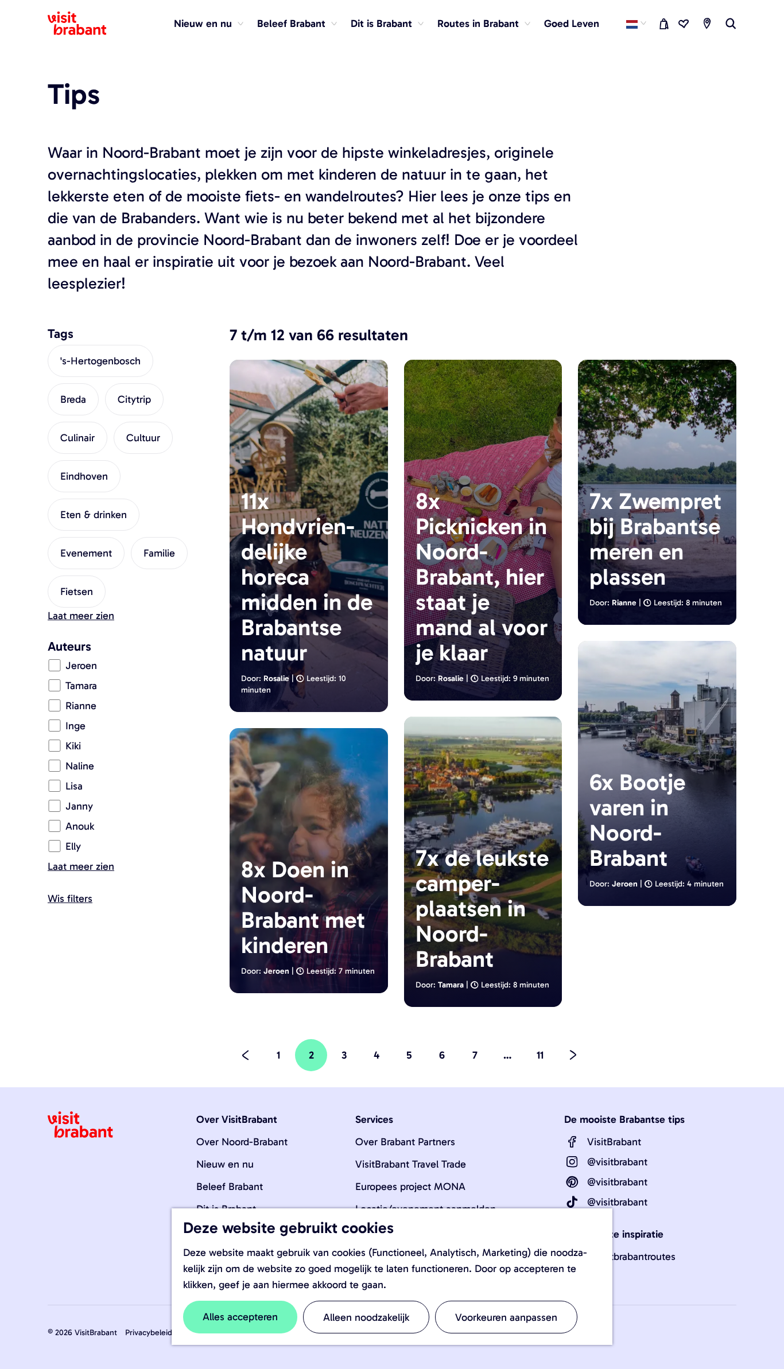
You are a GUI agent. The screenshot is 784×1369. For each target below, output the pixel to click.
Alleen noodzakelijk (366, 1317)
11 (542, 1060)
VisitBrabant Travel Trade (410, 1164)
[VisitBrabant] (572, 1142)
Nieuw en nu (225, 1164)
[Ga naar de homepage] (84, 23)
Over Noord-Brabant (242, 1141)
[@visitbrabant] (572, 1162)
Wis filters (70, 898)
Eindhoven (84, 476)
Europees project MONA (410, 1186)
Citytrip (134, 399)
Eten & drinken (93, 514)
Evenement (86, 553)
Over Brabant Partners (405, 1141)
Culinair (77, 437)
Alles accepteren (240, 1316)
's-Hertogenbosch (100, 361)
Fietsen (76, 591)
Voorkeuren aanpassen (506, 1317)
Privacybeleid (148, 1332)
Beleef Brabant (229, 1186)
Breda (73, 399)
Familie (159, 553)
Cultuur (143, 437)
